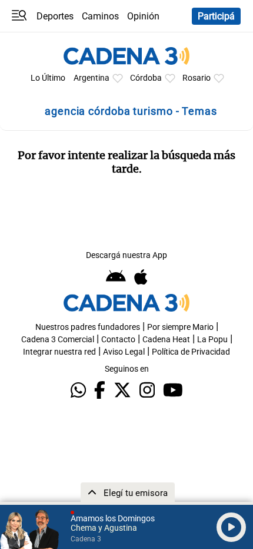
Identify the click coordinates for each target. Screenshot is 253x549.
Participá (216, 16)
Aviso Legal (124, 352)
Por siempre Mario (180, 327)
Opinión (143, 16)
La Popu (212, 340)
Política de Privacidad (191, 352)
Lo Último (48, 78)
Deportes (55, 16)
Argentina (91, 78)
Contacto (118, 340)
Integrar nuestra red (59, 352)
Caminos (100, 16)
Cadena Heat (166, 340)
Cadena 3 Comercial (57, 340)
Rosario (196, 78)
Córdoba (146, 78)
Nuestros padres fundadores (87, 327)
